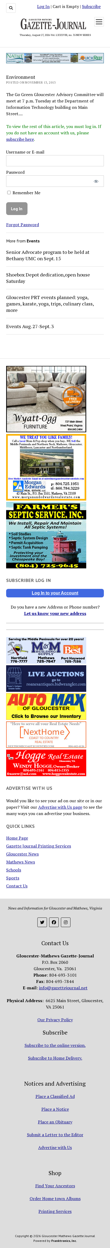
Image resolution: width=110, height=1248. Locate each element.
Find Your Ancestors (55, 1186)
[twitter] (42, 922)
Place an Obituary (55, 1122)
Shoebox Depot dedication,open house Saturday (48, 277)
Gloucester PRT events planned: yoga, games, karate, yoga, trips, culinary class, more (50, 303)
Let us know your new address (55, 613)
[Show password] (96, 181)
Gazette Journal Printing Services (38, 846)
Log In (43, 6)
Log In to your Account (55, 593)
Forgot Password (22, 225)
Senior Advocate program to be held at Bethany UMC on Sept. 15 (47, 255)
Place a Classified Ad (55, 1096)
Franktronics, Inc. (64, 1241)
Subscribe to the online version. (55, 1045)
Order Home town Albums (55, 1198)
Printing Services (55, 1211)
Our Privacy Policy (55, 1020)
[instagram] (65, 922)
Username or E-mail (25, 152)
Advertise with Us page (60, 807)
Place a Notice (55, 1109)
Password (15, 172)
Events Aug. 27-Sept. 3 (30, 326)
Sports (12, 878)
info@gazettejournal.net (63, 988)
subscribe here (20, 139)
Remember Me (25, 193)
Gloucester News (22, 854)
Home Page (17, 838)
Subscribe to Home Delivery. (55, 1058)
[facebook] (54, 922)
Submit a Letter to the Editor (55, 1135)
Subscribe (91, 6)
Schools (13, 870)
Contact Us (17, 886)
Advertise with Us (55, 1147)
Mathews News (20, 862)
